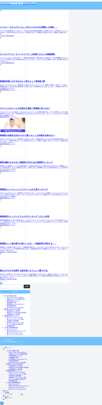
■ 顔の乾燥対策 (11, 305)
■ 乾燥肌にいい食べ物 (13, 310)
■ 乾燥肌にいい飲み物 (13, 314)
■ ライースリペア (12, 329)
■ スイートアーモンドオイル (15, 334)
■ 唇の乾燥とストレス (13, 300)
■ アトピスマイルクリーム (14, 332)
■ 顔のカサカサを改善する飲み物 (16, 312)
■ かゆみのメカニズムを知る (15, 307)
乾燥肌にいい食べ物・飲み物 (12, 309)
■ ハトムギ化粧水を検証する (15, 324)
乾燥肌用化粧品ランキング (11, 315)
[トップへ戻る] (2, 403)
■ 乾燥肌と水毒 (11, 302)
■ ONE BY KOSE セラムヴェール (16, 330)
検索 (1, 283)
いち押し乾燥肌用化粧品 (11, 327)
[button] (22, 394)
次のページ (3, 280)
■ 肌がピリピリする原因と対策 (16, 299)
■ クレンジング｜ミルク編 (14, 317)
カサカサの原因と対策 (10, 295)
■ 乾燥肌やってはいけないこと (16, 304)
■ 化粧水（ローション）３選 (15, 322)
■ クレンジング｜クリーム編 (15, 319)
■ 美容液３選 (11, 325)
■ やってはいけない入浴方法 (15, 297)
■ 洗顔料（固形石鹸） (13, 320)
